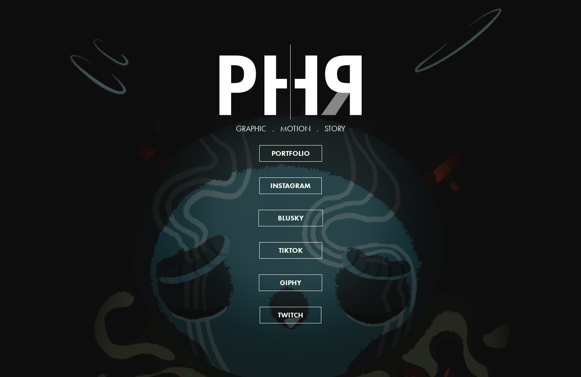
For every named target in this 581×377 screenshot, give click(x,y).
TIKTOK (291, 250)
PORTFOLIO (291, 153)
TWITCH (290, 315)
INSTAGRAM (290, 185)
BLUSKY (291, 218)
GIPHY (290, 282)
